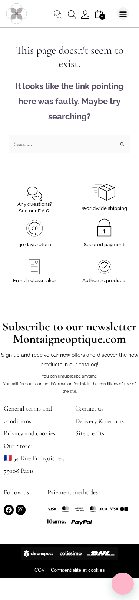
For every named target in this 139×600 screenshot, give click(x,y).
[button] (123, 13)
